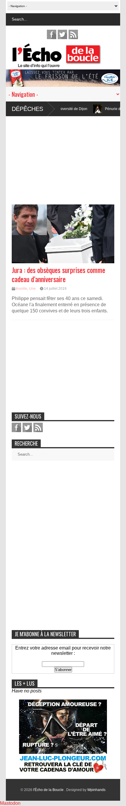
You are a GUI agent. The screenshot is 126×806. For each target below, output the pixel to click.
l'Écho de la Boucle (48, 790)
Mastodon (10, 803)
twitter (62, 34)
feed (73, 34)
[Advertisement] (63, 157)
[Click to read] (84, 108)
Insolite (21, 289)
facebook (51, 34)
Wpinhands (96, 790)
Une (32, 289)
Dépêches (27, 109)
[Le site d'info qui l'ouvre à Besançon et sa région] (66, 64)
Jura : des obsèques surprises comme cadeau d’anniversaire (58, 274)
